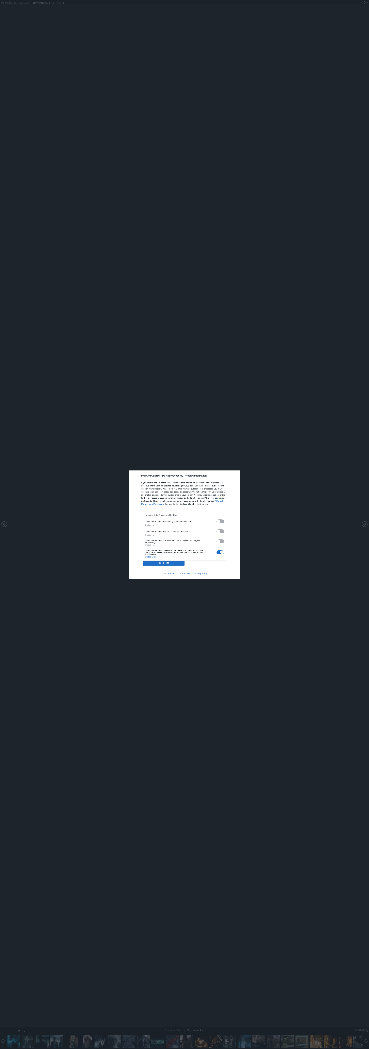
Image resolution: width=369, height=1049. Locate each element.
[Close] (234, 476)
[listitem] (184, 515)
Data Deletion (168, 573)
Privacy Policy (201, 573)
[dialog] (184, 524)
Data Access (184, 573)
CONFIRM (163, 563)
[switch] (220, 521)
